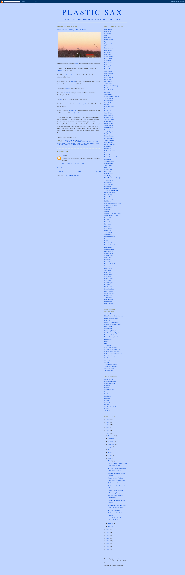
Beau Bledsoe (108, 58)
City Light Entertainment (111, 322)
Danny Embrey (108, 115)
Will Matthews (108, 180)
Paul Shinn (71, 143)
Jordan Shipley (108, 253)
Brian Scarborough (109, 245)
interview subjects (81, 104)
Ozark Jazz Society (109, 356)
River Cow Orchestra (110, 239)
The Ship (107, 362)
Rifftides (106, 404)
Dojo (105, 109)
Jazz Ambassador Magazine (112, 333)
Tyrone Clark (108, 84)
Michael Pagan (108, 222)
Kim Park (107, 226)
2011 (108, 538)
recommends (67, 93)
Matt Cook (107, 88)
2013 (108, 532)
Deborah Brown (108, 67)
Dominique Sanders (110, 243)
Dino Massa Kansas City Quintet (113, 178)
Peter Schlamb (108, 247)
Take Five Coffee (70, 144)
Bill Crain (107, 92)
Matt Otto (107, 220)
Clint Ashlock (108, 46)
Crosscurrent (108, 94)
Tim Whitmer (108, 297)
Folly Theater (108, 326)
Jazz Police (107, 394)
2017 (108, 428)
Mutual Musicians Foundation (113, 354)
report (61, 99)
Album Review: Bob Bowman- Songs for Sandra (116, 519)
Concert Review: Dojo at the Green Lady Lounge (116, 492)
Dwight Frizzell (108, 123)
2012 (108, 535)
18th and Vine (67, 141)
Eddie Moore (108, 207)
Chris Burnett (108, 71)
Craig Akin (107, 31)
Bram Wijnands (108, 299)
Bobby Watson (108, 291)
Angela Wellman (109, 293)
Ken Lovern (107, 172)
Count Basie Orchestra (110, 90)
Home (79, 171)
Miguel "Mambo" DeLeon (111, 96)
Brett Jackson (108, 155)
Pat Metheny (108, 201)
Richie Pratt (107, 230)
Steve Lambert (108, 165)
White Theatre (82, 144)
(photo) (76, 113)
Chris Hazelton (108, 142)
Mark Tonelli (108, 276)
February (111, 523)
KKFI (105, 343)
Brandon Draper (108, 111)
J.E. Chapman (108, 81)
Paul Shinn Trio (108, 251)
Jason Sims (107, 257)
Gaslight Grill (108, 328)
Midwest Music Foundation (112, 352)
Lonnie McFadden (109, 193)
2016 (108, 430)
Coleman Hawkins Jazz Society (113, 324)
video (76, 63)
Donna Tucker (108, 278)
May (109, 455)
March (110, 461)
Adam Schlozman (109, 249)
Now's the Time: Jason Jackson (116, 483)
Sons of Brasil (108, 262)
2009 (108, 544)
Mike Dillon (107, 102)
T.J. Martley (107, 176)
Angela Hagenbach (109, 132)
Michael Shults (108, 255)
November (111, 438)
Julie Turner (107, 281)
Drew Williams (108, 304)
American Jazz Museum (111, 314)
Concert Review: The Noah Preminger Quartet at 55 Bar (116, 479)
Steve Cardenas (108, 73)
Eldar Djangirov (109, 107)
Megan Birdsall (108, 56)
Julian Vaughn (108, 283)
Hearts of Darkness (109, 144)
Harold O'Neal (108, 218)
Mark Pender (108, 228)
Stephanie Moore (89, 143)
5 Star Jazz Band (109, 119)
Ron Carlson (108, 75)
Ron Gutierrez (108, 130)
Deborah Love (73, 110)
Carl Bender (107, 54)
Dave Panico (108, 224)
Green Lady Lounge (110, 331)
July (109, 450)
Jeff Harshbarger (109, 138)
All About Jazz (108, 379)
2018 (108, 425)
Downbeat (107, 385)
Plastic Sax (92, 12)
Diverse (106, 105)
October (110, 441)
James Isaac (107, 153)
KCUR (96, 141)
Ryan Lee (79, 143)
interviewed (73, 84)
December (111, 436)
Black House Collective (111, 318)
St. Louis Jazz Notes (110, 406)
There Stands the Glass (110, 364)
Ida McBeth (107, 186)
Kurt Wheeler (108, 295)
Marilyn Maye (108, 184)
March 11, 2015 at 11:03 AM (73, 163)
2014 (108, 530)
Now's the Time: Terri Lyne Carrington (115, 497)
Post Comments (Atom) (71, 175)
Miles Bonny (108, 60)
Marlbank (107, 402)
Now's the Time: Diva (114, 510)
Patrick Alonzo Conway (111, 86)
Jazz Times (107, 396)
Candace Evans (108, 117)
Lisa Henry (107, 146)
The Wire (107, 411)
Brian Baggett (108, 50)
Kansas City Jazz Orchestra (112, 157)
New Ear (106, 211)
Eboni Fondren (108, 121)
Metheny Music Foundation (112, 349)
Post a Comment (62, 168)
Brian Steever (108, 268)
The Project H (108, 232)
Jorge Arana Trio (109, 44)
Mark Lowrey (61, 143)
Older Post (98, 171)
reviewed (59, 70)
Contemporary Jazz (109, 383)
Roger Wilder (108, 301)
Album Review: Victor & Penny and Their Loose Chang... (117, 506)
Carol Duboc (108, 113)
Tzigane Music (108, 370)
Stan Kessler (107, 159)
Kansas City (90, 141)
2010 (108, 541)
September (111, 444)
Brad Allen (107, 37)
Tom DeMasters (108, 98)
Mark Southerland (109, 264)
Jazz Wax (107, 398)
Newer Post (60, 171)
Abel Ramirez (108, 234)
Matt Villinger (108, 285)
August (110, 447)
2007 (108, 549)
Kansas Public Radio (110, 335)
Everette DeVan (108, 100)
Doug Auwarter (108, 48)
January (110, 526)
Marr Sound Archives (110, 347)
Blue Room (77, 141)
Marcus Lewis (108, 169)
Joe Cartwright (108, 77)
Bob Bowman (108, 63)
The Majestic (108, 345)
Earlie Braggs (108, 65)
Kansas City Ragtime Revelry (112, 337)
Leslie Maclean (108, 174)
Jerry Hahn (107, 134)
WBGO (106, 409)
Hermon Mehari (108, 197)
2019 (108, 422)
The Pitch (107, 360)
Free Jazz (107, 388)
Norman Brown (108, 69)
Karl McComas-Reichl (110, 188)
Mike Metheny (108, 199)
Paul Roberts (108, 241)
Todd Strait (107, 270)
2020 (108, 419)
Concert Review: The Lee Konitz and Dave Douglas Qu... (117, 464)
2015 (108, 433)
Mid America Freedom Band (112, 203)
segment (68, 88)
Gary (63, 155)
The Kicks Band (109, 161)
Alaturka (106, 35)
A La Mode (107, 33)
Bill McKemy (108, 195)
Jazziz (106, 392)
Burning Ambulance (110, 381)
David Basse (107, 52)
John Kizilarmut (109, 163)
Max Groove (108, 182)
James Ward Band (109, 289)
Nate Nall (107, 209)
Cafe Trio (107, 320)
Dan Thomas (108, 274)
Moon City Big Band (110, 205)
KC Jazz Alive (108, 339)
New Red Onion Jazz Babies (112, 213)
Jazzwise (106, 400)
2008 (108, 546)
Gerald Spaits (108, 266)
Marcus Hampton (109, 136)
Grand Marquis (108, 128)
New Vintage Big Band (111, 216)
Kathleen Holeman (109, 151)
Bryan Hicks (107, 148)
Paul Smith (107, 260)
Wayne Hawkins (109, 140)
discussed (69, 75)
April (110, 458)
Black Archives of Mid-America (113, 316)
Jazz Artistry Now (109, 389)
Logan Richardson (109, 236)
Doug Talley (107, 272)
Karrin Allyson (108, 40)
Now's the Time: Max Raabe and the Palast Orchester (117, 469)
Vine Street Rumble (110, 287)
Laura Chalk (107, 79)
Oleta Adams (108, 29)
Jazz (83, 141)
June (109, 452)
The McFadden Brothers (111, 190)
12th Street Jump (109, 368)
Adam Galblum (108, 125)
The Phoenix (108, 358)
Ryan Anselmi (108, 42)
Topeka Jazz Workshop (111, 366)
